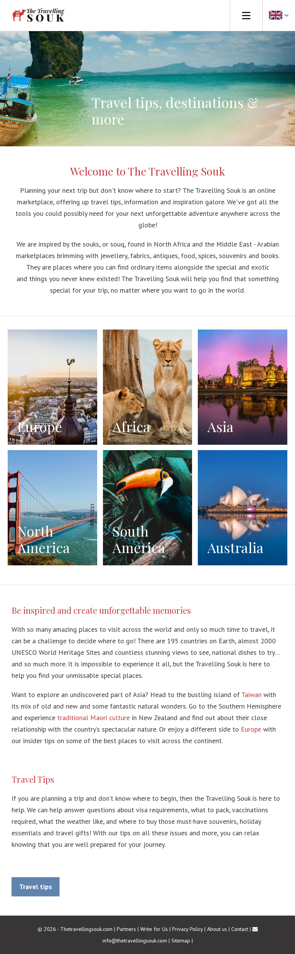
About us (217, 929)
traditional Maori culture (93, 717)
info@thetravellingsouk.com (135, 940)
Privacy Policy (187, 929)
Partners (126, 929)
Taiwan (251, 694)
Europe (251, 729)
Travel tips (35, 886)
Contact (239, 929)
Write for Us (154, 929)
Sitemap (180, 940)
